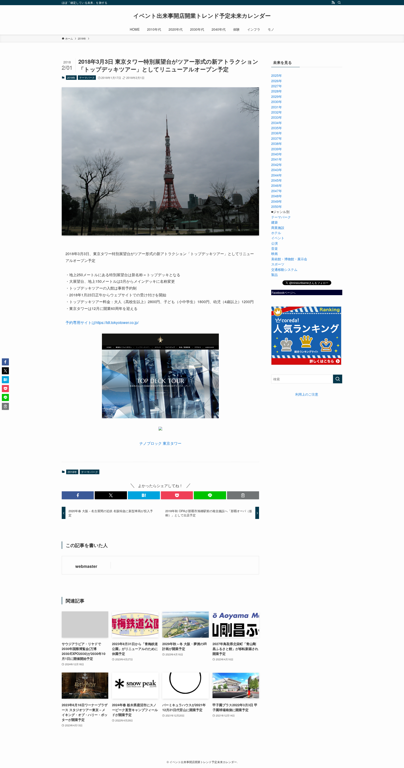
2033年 (276, 117)
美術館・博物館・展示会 (289, 259)
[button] (78, 495)
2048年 (276, 196)
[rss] (333, 2)
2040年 (276, 154)
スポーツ (277, 264)
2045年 (276, 180)
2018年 (71, 77)
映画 (274, 253)
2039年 (276, 149)
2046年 (276, 185)
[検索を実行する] (337, 379)
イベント (277, 237)
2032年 (276, 112)
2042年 (276, 164)
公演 (274, 243)
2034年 (276, 122)
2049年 (276, 201)
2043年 (276, 169)
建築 (274, 222)
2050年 (276, 206)
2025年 (276, 75)
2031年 (276, 107)
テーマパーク (87, 77)
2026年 (276, 80)
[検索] (339, 2)
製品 (274, 274)
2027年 (276, 86)
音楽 (274, 248)
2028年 (276, 91)
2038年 (276, 143)
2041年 (276, 159)
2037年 (276, 138)
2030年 (276, 101)
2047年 (276, 190)
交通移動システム (284, 269)
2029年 (276, 96)
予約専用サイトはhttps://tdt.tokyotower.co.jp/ (102, 322)
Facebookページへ (284, 292)
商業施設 (277, 227)
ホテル (276, 232)
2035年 (276, 127)
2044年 (276, 175)
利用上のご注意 (306, 394)
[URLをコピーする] (243, 495)
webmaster (86, 566)
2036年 (276, 133)
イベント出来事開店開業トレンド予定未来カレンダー (202, 15)
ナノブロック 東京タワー (160, 443)
